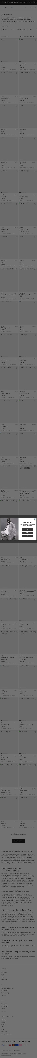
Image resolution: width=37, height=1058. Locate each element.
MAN (27, 529)
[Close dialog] (35, 519)
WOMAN (27, 532)
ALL (27, 535)
